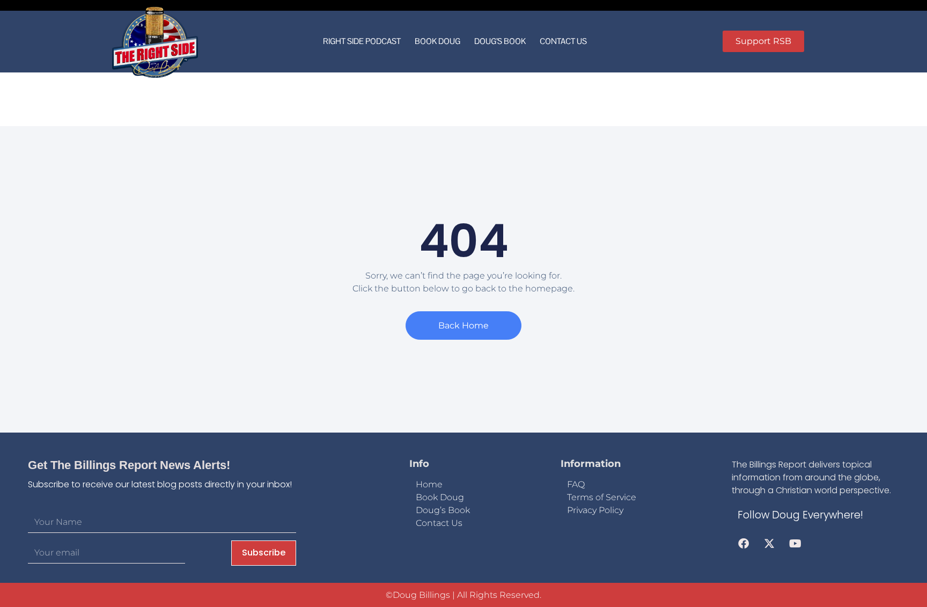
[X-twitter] (769, 543)
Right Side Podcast (362, 41)
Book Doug (437, 41)
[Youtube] (795, 543)
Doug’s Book (500, 41)
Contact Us (563, 41)
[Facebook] (743, 543)
